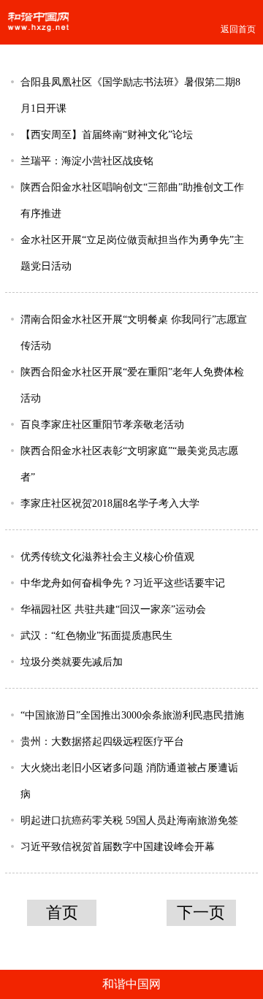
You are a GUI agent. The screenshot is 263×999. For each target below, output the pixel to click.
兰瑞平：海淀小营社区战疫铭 (86, 160)
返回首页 (238, 29)
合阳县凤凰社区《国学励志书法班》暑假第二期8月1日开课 (130, 95)
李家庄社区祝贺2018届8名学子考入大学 (109, 503)
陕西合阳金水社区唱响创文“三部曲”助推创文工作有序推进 (132, 200)
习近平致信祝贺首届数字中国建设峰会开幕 (117, 846)
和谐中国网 (131, 984)
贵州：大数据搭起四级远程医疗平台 (102, 741)
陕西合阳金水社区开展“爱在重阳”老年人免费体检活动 (132, 385)
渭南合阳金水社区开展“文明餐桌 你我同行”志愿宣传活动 (133, 332)
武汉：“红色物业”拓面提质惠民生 (96, 635)
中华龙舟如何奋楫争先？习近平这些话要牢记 (122, 583)
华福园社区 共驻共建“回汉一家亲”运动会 (113, 609)
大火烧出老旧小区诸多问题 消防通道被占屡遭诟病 (129, 781)
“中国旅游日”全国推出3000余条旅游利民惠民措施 (132, 715)
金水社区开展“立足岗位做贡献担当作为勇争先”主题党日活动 (132, 253)
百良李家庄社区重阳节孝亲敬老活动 (102, 424)
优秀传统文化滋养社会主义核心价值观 (107, 556)
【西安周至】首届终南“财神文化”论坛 (106, 134)
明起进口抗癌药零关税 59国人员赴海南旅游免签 (129, 820)
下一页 (201, 913)
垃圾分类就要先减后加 (71, 661)
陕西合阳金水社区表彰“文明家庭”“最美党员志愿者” (129, 464)
